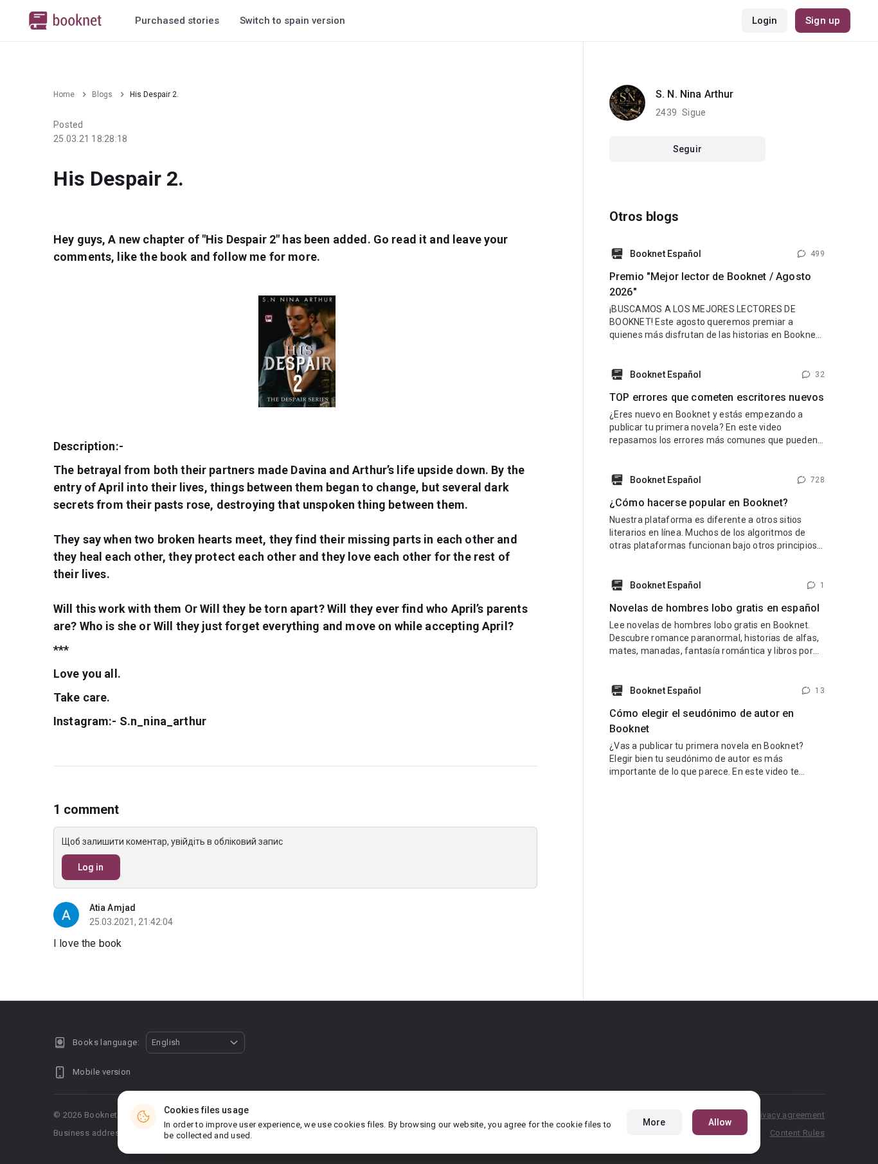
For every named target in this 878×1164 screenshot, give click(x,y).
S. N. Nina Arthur (695, 94)
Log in (91, 867)
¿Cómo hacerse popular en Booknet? (698, 503)
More (654, 1122)
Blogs (102, 94)
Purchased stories (177, 20)
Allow (720, 1122)
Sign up (822, 20)
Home (64, 94)
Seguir (687, 149)
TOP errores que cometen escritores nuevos (716, 397)
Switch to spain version (292, 20)
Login (765, 20)
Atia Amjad (112, 908)
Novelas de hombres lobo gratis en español (714, 608)
